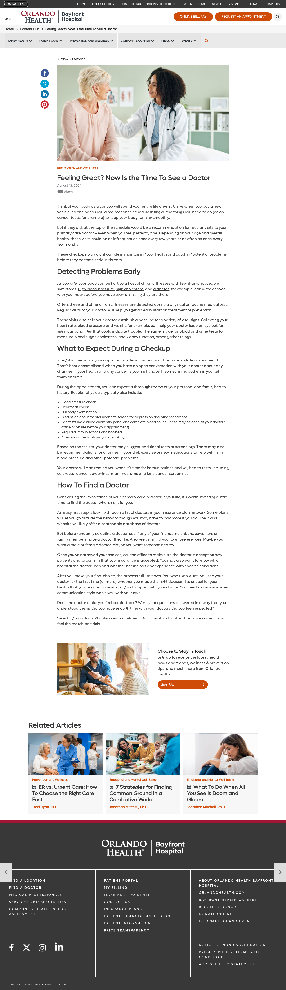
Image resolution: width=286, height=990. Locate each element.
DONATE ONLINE (215, 914)
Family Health (18, 40)
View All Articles (73, 59)
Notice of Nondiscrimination (232, 945)
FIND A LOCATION (27, 880)
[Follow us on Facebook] (11, 948)
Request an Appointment (243, 16)
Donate (254, 4)
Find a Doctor (103, 4)
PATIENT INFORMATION (127, 923)
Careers (273, 4)
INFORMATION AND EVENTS (227, 921)
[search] (277, 17)
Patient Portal (194, 4)
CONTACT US (117, 902)
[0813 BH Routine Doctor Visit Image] (143, 113)
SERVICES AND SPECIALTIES (37, 902)
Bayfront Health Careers (228, 900)
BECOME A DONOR (217, 907)
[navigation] (143, 4)
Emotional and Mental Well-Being (133, 780)
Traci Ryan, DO (44, 807)
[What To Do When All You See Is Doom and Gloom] (220, 754)
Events (187, 40)
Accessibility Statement (227, 964)
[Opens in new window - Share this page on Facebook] (44, 73)
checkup (82, 360)
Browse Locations (161, 4)
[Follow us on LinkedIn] (59, 946)
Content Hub (131, 4)
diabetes (161, 289)
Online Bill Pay (193, 16)
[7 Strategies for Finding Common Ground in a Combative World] (143, 754)
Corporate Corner (135, 40)
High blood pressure (96, 289)
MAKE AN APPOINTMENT (129, 895)
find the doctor (84, 502)
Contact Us (14, 4)
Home (81, 4)
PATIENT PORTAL (121, 880)
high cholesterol (130, 289)
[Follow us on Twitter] (26, 946)
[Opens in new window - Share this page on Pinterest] (44, 104)
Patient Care (48, 40)
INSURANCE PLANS (123, 909)
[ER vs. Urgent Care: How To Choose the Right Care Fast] (65, 754)
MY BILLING (116, 888)
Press (165, 40)
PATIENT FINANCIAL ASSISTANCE (138, 916)
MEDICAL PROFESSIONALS (35, 895)
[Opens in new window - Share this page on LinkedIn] (44, 94)
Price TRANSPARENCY (127, 930)
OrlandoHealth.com (222, 893)
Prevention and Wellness (89, 40)
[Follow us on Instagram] (42, 948)
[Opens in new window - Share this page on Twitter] (44, 84)
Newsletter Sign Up (227, 4)
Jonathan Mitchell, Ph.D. (129, 807)
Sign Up (167, 684)
